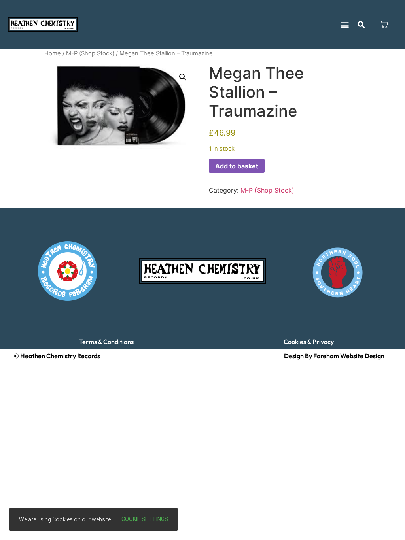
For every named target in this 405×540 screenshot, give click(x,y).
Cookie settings (144, 519)
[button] (345, 24)
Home (52, 53)
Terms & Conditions (106, 342)
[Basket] (384, 24)
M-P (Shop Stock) (90, 53)
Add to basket (236, 166)
